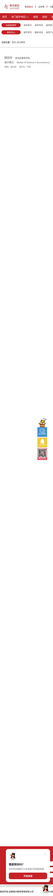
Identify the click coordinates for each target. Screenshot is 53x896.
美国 (35, 16)
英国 (44, 16)
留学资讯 (28, 32)
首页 (4, 16)
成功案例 (21, 42)
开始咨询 (28, 876)
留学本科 (39, 25)
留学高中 (28, 25)
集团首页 (29, 6)
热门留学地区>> (20, 16)
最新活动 (39, 32)
